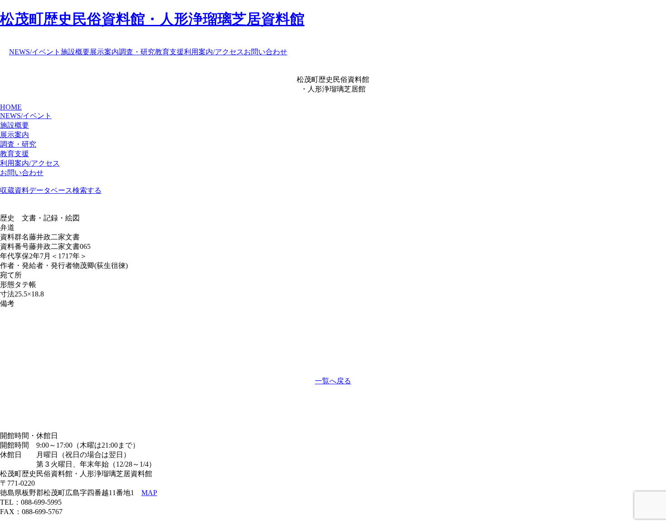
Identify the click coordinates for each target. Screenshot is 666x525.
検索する (86, 190)
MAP (149, 492)
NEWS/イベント (35, 52)
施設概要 (75, 52)
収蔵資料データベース (36, 190)
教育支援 (169, 52)
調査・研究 (137, 52)
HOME (11, 107)
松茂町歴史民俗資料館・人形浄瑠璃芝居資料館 (152, 19)
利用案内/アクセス (214, 52)
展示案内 (104, 52)
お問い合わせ (265, 52)
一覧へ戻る (333, 381)
